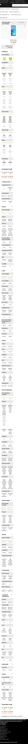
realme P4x (2, 737)
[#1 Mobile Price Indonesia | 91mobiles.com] (4, 5)
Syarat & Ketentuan (17, 721)
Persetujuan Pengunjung (6, 721)
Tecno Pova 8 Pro (3, 726)
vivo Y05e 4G (2, 727)
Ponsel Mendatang (4, 11)
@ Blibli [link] (4, 173)
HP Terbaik (2, 8)
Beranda (2, 719)
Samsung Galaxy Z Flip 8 (4, 739)
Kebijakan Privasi (8, 719)
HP (1, 716)
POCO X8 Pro (17, 2)
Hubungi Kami (22, 719)
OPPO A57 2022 (13, 40)
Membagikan (21, 23)
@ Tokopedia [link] (4, 177)
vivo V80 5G (12, 2)
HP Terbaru (8, 8)
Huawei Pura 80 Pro (3, 736)
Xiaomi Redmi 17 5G (3, 733)
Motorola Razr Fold (3, 730)
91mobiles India (3, 722)
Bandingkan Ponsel (6, 716)
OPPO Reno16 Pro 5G (4, 729)
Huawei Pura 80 (3, 734)
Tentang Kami (16, 719)
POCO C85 (23, 2)
